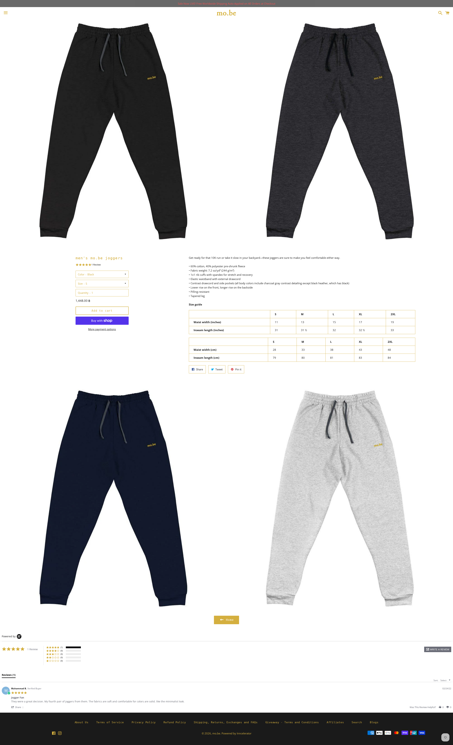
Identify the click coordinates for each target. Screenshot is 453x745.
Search (357, 722)
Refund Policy (175, 722)
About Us (81, 722)
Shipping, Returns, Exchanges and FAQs (226, 722)
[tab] (9, 675)
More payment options (102, 329)
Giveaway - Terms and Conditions (292, 722)
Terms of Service (110, 722)
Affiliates (335, 722)
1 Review (96, 264)
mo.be (216, 733)
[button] (437, 649)
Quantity (83, 292)
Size (80, 283)
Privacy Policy (144, 722)
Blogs (374, 722)
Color (81, 274)
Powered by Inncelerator (236, 733)
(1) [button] (62, 647)
